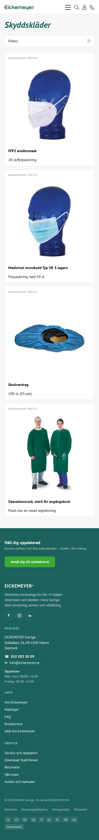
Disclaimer (80, 809)
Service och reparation (21, 753)
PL (57, 819)
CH (16, 819)
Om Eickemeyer (16, 702)
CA (8, 819)
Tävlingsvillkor (61, 809)
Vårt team (12, 774)
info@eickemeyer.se (24, 662)
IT (41, 819)
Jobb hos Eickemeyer (20, 731)
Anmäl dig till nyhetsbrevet (30, 562)
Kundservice (14, 724)
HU (33, 819)
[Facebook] (9, 615)
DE (24, 819)
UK (74, 819)
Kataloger (12, 709)
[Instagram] (19, 615)
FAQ (8, 717)
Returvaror (12, 767)
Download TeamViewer (21, 760)
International (14, 826)
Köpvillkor (11, 809)
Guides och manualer (20, 781)
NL (49, 819)
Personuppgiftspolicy (34, 809)
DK (65, 819)
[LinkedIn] (30, 615)
